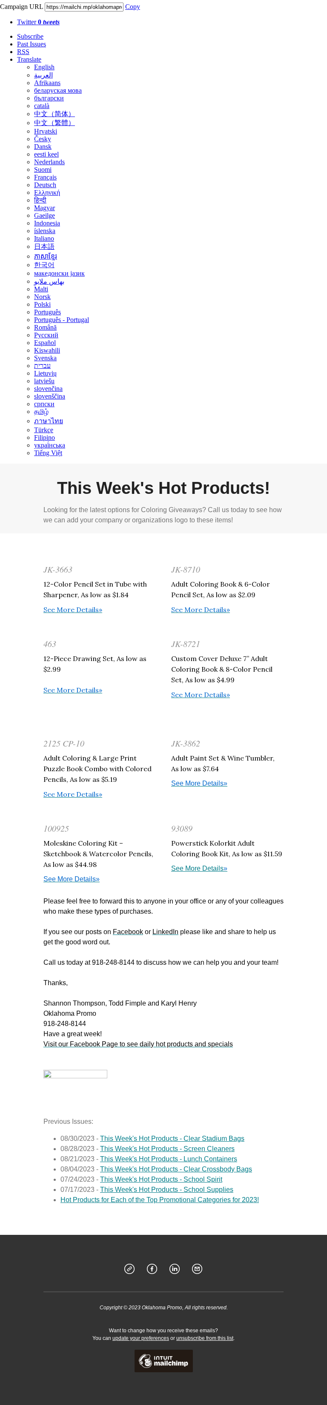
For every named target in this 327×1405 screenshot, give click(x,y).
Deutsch (45, 184)
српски (44, 404)
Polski (42, 304)
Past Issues (31, 44)
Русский (46, 335)
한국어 (44, 264)
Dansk (43, 146)
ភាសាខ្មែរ (45, 256)
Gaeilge (44, 215)
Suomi (43, 169)
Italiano (44, 238)
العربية (43, 75)
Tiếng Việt (48, 452)
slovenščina (49, 396)
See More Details (199, 868)
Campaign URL (21, 6)
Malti (41, 289)
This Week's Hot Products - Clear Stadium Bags (172, 1138)
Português (47, 312)
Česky (42, 138)
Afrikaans (47, 82)
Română (45, 327)
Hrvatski (45, 131)
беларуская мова (58, 90)
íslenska (44, 230)
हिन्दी (40, 200)
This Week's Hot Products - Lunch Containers (168, 1159)
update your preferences (140, 1338)
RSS (23, 51)
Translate (29, 59)
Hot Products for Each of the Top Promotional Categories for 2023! (159, 1199)
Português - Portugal (61, 319)
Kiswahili (47, 350)
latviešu (44, 381)
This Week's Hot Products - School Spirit (161, 1179)
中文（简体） (54, 113)
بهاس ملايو (49, 281)
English (44, 67)
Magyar (44, 207)
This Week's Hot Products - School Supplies (166, 1189)
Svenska (45, 358)
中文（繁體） (54, 122)
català (41, 105)
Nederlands (49, 161)
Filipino (44, 437)
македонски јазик (59, 273)
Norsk (42, 296)
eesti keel (46, 154)
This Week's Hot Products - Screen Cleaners (167, 1148)
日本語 (44, 246)
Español (45, 342)
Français (45, 177)
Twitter (38, 22)
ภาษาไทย (48, 421)
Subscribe (30, 36)
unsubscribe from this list (204, 1338)
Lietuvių (45, 373)
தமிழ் (41, 411)
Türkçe (43, 429)
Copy (132, 6)
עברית (42, 365)
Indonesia (47, 223)
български (49, 98)
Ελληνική (47, 192)
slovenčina (48, 388)
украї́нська (49, 445)
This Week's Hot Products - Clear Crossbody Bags (176, 1169)
